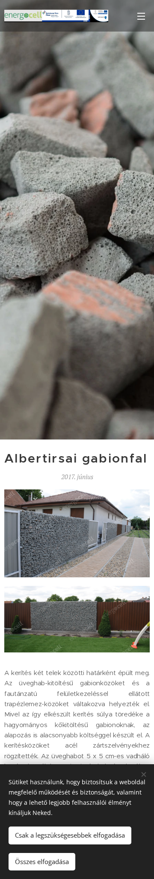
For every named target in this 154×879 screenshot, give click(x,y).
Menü (141, 15)
